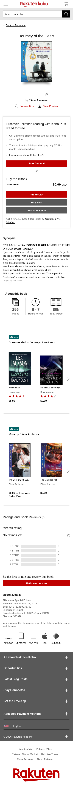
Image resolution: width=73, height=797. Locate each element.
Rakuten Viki (25, 749)
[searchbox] (36, 14)
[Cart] (65, 4)
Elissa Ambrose (38, 100)
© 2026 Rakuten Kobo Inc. (18, 736)
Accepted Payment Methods (22, 713)
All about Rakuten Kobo (20, 657)
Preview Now (27, 106)
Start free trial (36, 163)
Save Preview (50, 106)
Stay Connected (14, 690)
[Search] (66, 14)
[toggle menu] (6, 4)
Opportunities (13, 668)
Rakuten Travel (49, 754)
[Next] (68, 379)
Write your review (36, 583)
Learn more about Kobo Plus (25, 155)
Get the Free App (15, 701)
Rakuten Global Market (25, 754)
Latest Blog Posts (15, 679)
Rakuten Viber (44, 749)
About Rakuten (45, 759)
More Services (25, 759)
